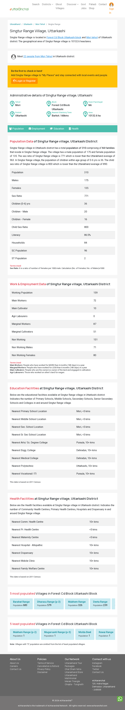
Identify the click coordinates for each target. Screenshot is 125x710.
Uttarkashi (28, 24)
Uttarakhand (15, 24)
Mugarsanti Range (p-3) (57, 632)
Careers (14, 666)
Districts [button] (47, 4)
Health (75, 128)
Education (58, 128)
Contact (103, 4)
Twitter (95, 669)
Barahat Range (21, 601)
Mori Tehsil (40, 24)
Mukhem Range (77, 601)
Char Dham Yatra (73, 669)
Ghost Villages (60, 6)
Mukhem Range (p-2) (25, 632)
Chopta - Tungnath (74, 684)
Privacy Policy (43, 669)
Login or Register (26, 80)
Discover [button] (72, 4)
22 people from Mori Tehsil (37, 56)
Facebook (97, 666)
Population (18, 128)
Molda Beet (85, 632)
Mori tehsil (92, 37)
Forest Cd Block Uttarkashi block (63, 37)
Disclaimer (42, 672)
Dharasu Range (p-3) (49, 601)
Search (35, 4)
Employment (38, 128)
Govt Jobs (83, 6)
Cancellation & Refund (48, 666)
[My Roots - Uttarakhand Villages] (19, 8)
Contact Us (15, 669)
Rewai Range (106, 632)
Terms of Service (45, 663)
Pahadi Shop (92, 6)
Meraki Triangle (72, 681)
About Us (14, 663)
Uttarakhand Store (74, 672)
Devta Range (100, 601)
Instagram (97, 663)
